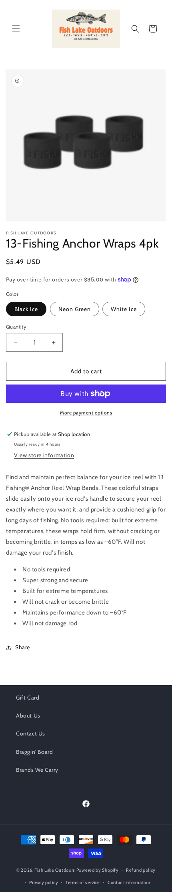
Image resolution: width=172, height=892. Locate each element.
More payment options (86, 413)
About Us (28, 715)
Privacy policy (43, 882)
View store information (44, 455)
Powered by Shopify (97, 870)
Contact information (129, 882)
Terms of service (83, 882)
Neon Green (74, 309)
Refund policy (141, 870)
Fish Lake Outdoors (54, 870)
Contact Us (30, 733)
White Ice (124, 309)
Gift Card (27, 697)
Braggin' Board (34, 751)
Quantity (16, 326)
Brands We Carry (37, 769)
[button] (16, 29)
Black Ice (26, 309)
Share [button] (22, 647)
